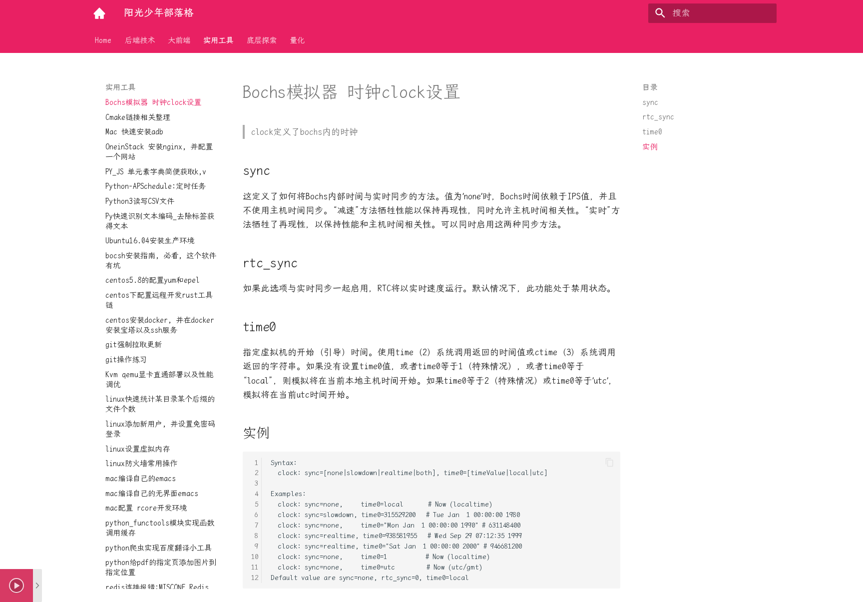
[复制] (609, 462)
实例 (649, 146)
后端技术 (140, 39)
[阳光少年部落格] (99, 13)
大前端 (179, 39)
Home (103, 39)
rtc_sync (658, 116)
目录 (649, 87)
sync (650, 102)
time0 (652, 131)
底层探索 (262, 39)
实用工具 (219, 39)
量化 (297, 39)
